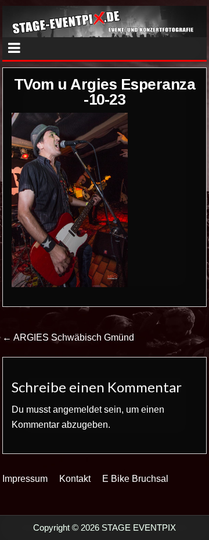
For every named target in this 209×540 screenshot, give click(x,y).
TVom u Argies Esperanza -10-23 (105, 92)
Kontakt (75, 479)
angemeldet (77, 409)
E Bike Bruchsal (135, 479)
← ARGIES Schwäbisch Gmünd (68, 337)
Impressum (25, 479)
